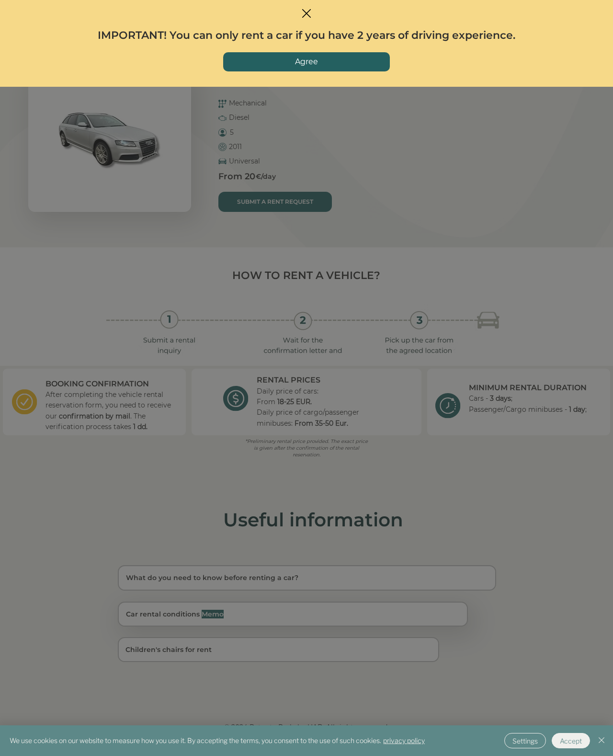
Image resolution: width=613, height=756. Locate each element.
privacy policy (404, 740)
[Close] (601, 740)
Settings (525, 741)
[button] (306, 14)
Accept (571, 741)
